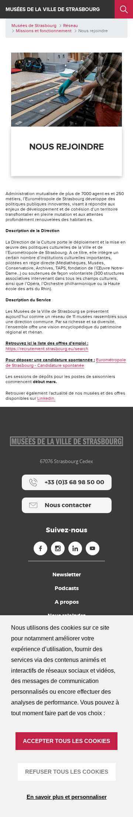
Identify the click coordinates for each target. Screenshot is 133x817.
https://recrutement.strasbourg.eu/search (47, 348)
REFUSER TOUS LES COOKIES (66, 772)
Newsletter (66, 574)
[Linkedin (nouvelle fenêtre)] (75, 548)
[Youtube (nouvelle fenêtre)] (92, 548)
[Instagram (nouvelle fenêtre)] (58, 548)
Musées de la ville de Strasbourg (53, 9)
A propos (67, 602)
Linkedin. (46, 398)
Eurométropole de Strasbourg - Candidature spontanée (66, 362)
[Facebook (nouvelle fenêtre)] (40, 548)
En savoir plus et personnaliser (67, 797)
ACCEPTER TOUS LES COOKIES (66, 741)
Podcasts (67, 588)
